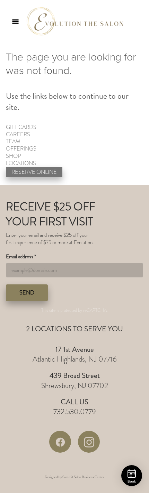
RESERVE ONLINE (34, 172)
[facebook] (60, 442)
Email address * (21, 256)
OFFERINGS (21, 149)
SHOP (13, 156)
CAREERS (18, 134)
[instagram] (89, 442)
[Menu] (15, 21)
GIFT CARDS (21, 127)
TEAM (13, 141)
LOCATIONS (21, 163)
